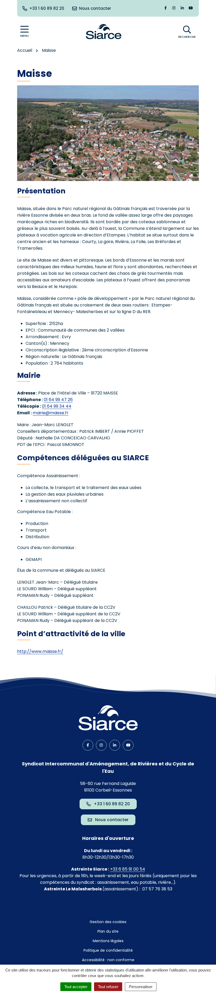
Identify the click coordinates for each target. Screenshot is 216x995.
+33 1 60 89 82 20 (112, 804)
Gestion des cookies (108, 921)
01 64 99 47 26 (58, 400)
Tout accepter (75, 986)
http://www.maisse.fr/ (40, 651)
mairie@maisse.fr (50, 413)
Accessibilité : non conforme (108, 960)
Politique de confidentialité (108, 950)
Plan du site (108, 931)
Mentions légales (108, 940)
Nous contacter (112, 820)
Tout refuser (108, 986)
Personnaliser (141, 986)
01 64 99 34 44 (56, 406)
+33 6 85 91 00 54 (127, 869)
